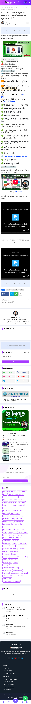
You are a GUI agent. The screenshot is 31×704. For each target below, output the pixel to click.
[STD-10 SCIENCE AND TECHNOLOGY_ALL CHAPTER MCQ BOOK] (15, 420)
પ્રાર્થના (5, 559)
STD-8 (25, 532)
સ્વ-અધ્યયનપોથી (7, 578)
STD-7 (20, 532)
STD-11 (10, 527)
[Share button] (20, 294)
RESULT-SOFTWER (18, 521)
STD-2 (18, 529)
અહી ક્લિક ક (18, 192)
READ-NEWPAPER (8, 671)
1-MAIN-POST (23, 497)
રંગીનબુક (16, 562)
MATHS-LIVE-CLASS (17, 510)
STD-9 (4, 535)
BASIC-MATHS (12, 502)
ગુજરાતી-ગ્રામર (14, 551)
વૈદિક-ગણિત (6, 573)
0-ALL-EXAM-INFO (22, 491)
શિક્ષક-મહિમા (24, 573)
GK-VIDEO (13, 505)
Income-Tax (21, 505)
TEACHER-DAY (6, 540)
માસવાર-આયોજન (7, 562)
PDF (13, 519)
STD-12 (16, 527)
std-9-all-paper (6, 543)
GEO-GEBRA (22, 502)
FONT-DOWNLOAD (9, 673)
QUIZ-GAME (15, 289)
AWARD (5, 502)
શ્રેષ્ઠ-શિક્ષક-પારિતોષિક (8, 576)
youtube (14, 543)
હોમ (2, 8)
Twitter (12, 294)
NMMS (17, 513)
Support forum (7, 689)
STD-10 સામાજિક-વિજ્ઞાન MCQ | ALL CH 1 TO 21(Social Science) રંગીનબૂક (19, 443)
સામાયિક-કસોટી (19, 576)
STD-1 (22, 524)
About (10, 695)
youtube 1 (23, 376)
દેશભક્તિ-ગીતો (15, 557)
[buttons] (9, 658)
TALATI (5, 538)
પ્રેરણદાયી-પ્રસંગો (13, 559)
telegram (10, 381)
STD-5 (10, 532)
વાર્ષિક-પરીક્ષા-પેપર (7, 570)
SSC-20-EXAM (15, 524)
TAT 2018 (11, 538)
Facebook (6, 294)
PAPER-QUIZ (6, 519)
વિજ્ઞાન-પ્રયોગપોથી (17, 570)
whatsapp (10, 372)
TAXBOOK (18, 538)
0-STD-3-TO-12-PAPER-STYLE (16, 494)
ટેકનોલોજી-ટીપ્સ (16, 554)
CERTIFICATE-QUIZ (9, 687)
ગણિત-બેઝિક (6, 551)
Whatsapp (16, 294)
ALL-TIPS (6, 668)
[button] (25, 2)
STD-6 (15, 532)
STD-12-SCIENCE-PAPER (9, 529)
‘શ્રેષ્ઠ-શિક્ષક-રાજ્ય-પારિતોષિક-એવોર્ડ (11, 581)
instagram (10, 376)
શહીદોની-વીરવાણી (15, 573)
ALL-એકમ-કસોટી (18, 500)
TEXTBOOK (15, 540)
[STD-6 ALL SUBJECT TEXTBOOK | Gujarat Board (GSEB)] (5, 458)
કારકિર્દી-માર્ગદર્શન (22, 548)
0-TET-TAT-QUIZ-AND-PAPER (10, 497)
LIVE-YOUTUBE (6, 510)
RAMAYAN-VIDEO (7, 521)
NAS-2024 (6, 513)
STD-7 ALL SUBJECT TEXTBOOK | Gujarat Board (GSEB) (18, 450)
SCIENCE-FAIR (6, 524)
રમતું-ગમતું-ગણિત (7, 565)
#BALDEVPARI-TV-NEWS (9, 491)
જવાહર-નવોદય (6, 554)
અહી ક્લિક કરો (9, 101)
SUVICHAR (23, 535)
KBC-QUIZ (5, 508)
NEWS (12, 513)
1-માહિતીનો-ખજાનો (7, 500)
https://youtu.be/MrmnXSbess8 (15, 156)
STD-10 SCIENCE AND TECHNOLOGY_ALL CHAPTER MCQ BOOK (13, 435)
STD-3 (23, 529)
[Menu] (2, 2)
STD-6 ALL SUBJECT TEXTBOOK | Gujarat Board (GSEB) (18, 457)
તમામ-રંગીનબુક (6, 557)
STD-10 (6, 8)
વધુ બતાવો (27, 329)
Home (5, 695)
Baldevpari (14, 318)
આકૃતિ (8, 289)
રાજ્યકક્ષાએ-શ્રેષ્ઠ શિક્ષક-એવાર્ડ (10, 568)
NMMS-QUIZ (6, 516)
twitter (23, 381)
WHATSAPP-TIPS (8, 682)
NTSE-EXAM (15, 516)
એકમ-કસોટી (12, 546)
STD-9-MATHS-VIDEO (14, 535)
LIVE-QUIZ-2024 (14, 508)
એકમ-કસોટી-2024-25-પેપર (9, 548)
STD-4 (4, 532)
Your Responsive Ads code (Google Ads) (15, 31)
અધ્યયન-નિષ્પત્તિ (22, 543)
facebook (23, 372)
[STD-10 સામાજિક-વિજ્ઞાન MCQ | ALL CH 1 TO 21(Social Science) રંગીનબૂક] (5, 444)
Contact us (16, 695)
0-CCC (5, 494)
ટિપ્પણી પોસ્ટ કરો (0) (15, 362)
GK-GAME (5, 505)
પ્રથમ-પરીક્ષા (24, 557)
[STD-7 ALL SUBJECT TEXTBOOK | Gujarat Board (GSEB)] (5, 451)
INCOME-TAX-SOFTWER (10, 679)
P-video (21, 516)
